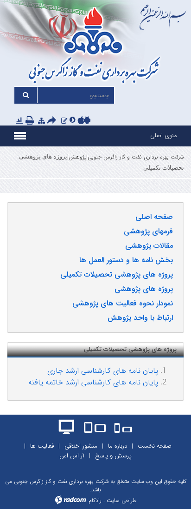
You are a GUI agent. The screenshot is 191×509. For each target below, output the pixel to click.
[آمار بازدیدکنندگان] (19, 120)
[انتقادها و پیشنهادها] (64, 120)
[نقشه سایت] (41, 120)
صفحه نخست (155, 446)
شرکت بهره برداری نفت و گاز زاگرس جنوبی (136, 156)
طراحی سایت (121, 500)
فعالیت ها (42, 446)
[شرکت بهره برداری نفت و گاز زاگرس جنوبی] (95, 46)
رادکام (95, 500)
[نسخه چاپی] (30, 121)
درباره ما (117, 446)
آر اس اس (71, 456)
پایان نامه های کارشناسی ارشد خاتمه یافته (93, 382)
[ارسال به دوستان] (53, 121)
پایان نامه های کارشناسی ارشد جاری (102, 371)
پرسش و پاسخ (113, 456)
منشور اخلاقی (80, 446)
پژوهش (77, 156)
